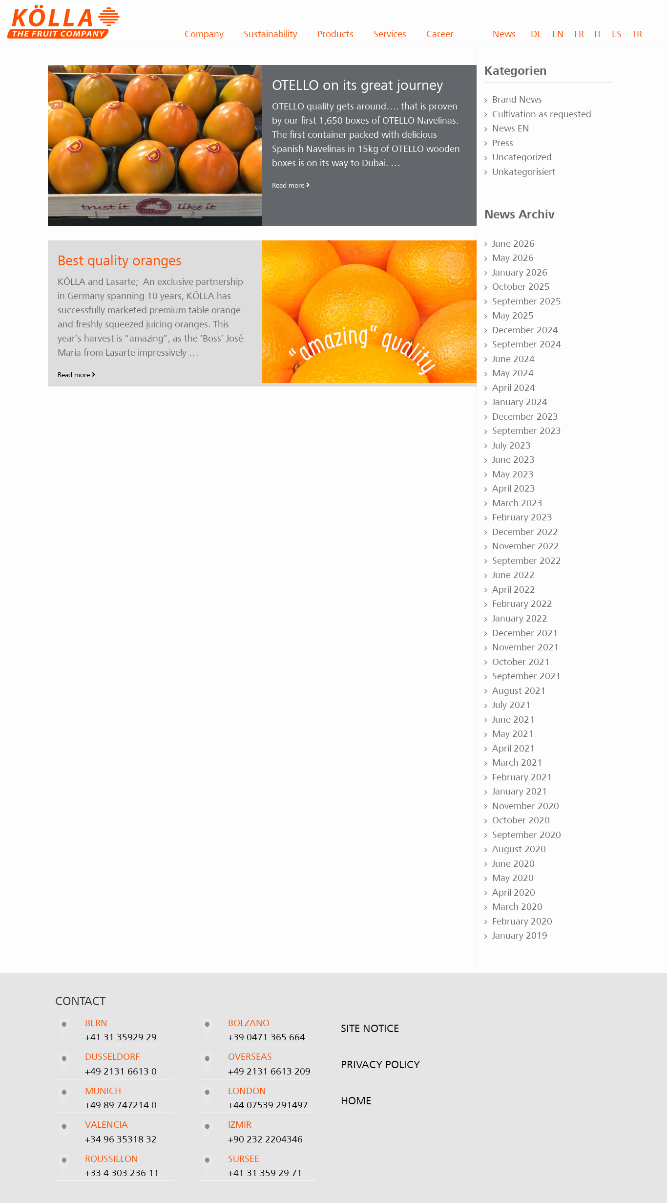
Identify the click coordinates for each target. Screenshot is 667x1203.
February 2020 (522, 921)
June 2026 (513, 244)
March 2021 (517, 763)
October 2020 (521, 820)
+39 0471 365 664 (266, 1037)
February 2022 (522, 604)
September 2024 (526, 344)
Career (440, 34)
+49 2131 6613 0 (121, 1071)
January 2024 (519, 402)
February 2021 (522, 777)
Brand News (517, 100)
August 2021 (519, 691)
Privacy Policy (380, 1064)
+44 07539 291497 (268, 1105)
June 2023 (513, 460)
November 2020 (525, 806)
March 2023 (517, 503)
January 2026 (519, 273)
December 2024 (525, 330)
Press (502, 143)
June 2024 (513, 359)
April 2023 (513, 488)
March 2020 (517, 907)
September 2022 (526, 561)
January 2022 (519, 618)
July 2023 (511, 445)
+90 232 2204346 (265, 1139)
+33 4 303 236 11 (122, 1173)
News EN (510, 128)
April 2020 (513, 893)
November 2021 (525, 647)
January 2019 (519, 936)
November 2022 (525, 546)
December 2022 (525, 532)
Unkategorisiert (524, 172)
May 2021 (513, 734)
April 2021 (513, 748)
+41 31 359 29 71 (265, 1173)
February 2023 (522, 517)
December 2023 (525, 417)
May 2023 (513, 474)
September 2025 (526, 301)
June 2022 (513, 575)
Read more (289, 185)
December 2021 (525, 633)
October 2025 (521, 287)
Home (356, 1101)
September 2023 (526, 431)
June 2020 (513, 864)
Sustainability (270, 34)
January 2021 (519, 791)
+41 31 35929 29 (121, 1037)
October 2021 (521, 662)
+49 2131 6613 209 (269, 1071)
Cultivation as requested (541, 114)
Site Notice (370, 1028)
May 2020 (513, 878)
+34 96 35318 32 (121, 1139)
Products (335, 34)
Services (390, 34)
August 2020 (519, 849)
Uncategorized (522, 157)
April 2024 (513, 388)
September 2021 (526, 676)
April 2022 (513, 590)
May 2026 (513, 258)
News (504, 34)
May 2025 (513, 316)
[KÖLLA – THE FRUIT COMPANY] (83, 22)
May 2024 (513, 373)
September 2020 (526, 835)
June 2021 (513, 720)
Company (204, 34)
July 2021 (511, 705)
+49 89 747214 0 (121, 1105)
